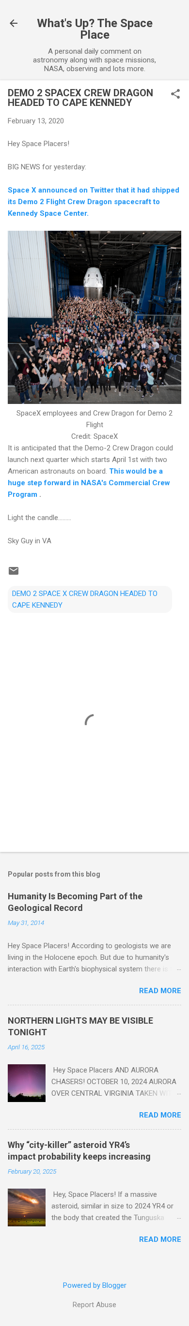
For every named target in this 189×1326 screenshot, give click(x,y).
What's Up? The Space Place (95, 29)
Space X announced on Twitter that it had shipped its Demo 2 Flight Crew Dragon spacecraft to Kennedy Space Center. (93, 202)
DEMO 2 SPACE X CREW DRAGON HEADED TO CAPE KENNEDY (85, 599)
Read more (160, 990)
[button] (175, 95)
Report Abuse (94, 1304)
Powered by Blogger (94, 1285)
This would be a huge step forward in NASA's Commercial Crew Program (89, 483)
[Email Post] (13, 574)
